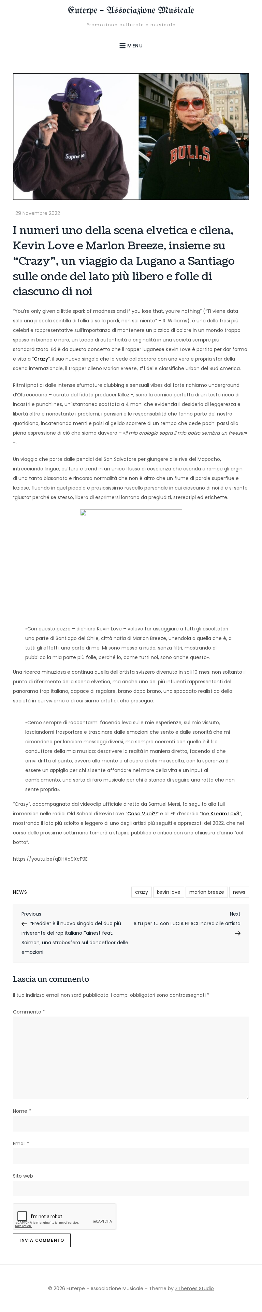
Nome (22, 1111)
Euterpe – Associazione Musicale (131, 11)
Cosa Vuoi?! (142, 813)
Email (21, 1143)
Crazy (41, 358)
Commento (29, 1011)
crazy (141, 892)
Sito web (23, 1175)
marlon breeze (206, 892)
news (239, 892)
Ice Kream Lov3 (220, 813)
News (20, 892)
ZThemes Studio (194, 1288)
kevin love (168, 892)
